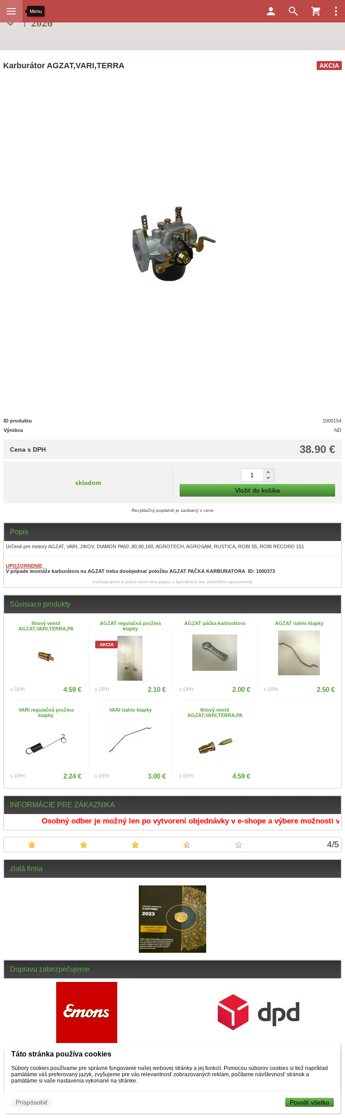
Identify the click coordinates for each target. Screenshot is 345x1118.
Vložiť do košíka (257, 490)
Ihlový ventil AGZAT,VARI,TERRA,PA (46, 626)
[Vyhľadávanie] (293, 11)
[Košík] (316, 11)
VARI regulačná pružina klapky (46, 712)
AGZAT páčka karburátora (214, 623)
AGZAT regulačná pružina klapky (130, 626)
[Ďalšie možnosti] (336, 11)
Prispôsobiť (32, 1102)
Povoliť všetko (309, 1102)
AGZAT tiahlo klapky (299, 623)
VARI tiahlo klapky (130, 710)
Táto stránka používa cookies (61, 1054)
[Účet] (271, 11)
